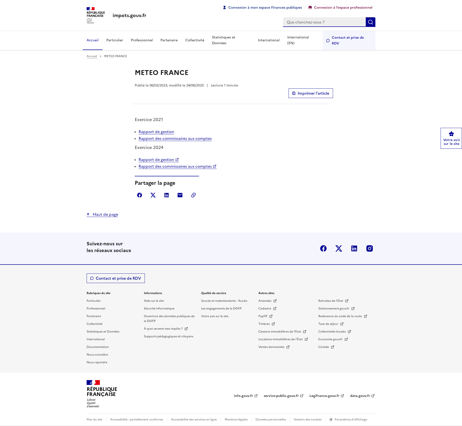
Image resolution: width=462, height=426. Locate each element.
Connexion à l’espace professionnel (343, 7)
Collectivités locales (332, 331)
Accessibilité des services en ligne (194, 419)
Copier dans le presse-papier (193, 195)
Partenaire (169, 40)
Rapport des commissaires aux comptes (175, 138)
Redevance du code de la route (340, 316)
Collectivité (194, 40)
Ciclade (324, 347)
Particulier (114, 40)
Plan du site (94, 419)
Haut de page (105, 214)
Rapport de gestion (156, 132)
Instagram (369, 248)
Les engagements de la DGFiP (221, 308)
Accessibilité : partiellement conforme (136, 419)
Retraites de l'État (331, 301)
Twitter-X (339, 248)
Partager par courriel (180, 195)
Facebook (323, 248)
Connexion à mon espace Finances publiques (265, 7)
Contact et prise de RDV (348, 40)
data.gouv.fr (360, 395)
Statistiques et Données (223, 40)
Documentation (98, 347)
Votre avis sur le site (214, 316)
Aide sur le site (154, 301)
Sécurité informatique (159, 308)
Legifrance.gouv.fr (324, 395)
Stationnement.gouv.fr (334, 308)
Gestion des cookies (308, 419)
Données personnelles (271, 419)
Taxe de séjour (328, 324)
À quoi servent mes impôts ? (163, 329)
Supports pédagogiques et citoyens (168, 336)
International (269, 40)
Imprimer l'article (313, 93)
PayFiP (263, 316)
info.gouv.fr (243, 395)
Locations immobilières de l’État (280, 339)
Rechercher (370, 22)
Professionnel (142, 40)
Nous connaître (97, 354)
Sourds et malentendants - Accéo (224, 301)
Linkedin (354, 248)
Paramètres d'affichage (351, 419)
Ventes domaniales (271, 347)
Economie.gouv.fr (330, 339)
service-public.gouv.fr (281, 395)
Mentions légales (236, 419)
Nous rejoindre (97, 362)
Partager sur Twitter (153, 195)
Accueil (93, 40)
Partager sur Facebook (139, 195)
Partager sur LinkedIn (166, 195)
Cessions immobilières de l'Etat (280, 331)
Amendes (265, 301)
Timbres (264, 324)
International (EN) (298, 40)
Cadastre (265, 308)
